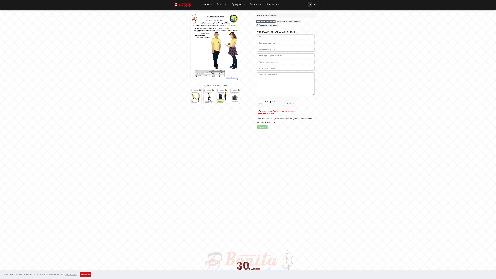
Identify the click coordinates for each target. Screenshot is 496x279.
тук (273, 122)
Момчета (283, 21)
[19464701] (197, 95)
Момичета (295, 21)
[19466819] (235, 95)
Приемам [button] (85, 275)
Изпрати (262, 127)
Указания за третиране (268, 25)
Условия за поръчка (265, 114)
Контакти (271, 4)
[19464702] (209, 95)
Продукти (237, 4)
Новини (205, 4)
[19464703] (222, 95)
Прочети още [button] (71, 274)
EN (315, 4)
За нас (220, 4)
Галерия (254, 4)
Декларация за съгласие (283, 111)
